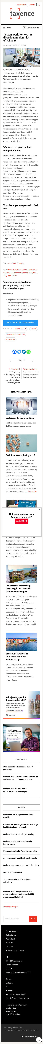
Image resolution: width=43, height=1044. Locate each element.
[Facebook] (14, 352)
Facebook (9, 991)
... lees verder (31, 491)
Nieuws (33, 329)
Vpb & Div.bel (10, 339)
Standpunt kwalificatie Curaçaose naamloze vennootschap (17, 657)
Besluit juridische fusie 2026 (20, 418)
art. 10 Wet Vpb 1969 (15, 263)
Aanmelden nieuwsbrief (15, 994)
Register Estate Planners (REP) (18, 972)
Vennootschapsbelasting (15, 334)
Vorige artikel (15, 369)
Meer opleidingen (10, 907)
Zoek (34, 919)
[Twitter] (19, 352)
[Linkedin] (24, 352)
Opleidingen (11, 935)
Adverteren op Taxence (15, 950)
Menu (8, 28)
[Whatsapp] (28, 352)
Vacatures (9, 943)
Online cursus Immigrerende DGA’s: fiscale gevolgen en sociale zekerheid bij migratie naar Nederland (18, 894)
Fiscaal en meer (12, 965)
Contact (32, 5)
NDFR (8, 957)
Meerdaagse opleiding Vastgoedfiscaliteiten (20, 851)
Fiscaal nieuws (20, 329)
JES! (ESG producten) (14, 961)
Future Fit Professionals (12, 873)
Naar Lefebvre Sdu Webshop (17, 998)
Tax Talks (9, 969)
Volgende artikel (29, 369)
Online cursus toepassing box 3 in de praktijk (21, 865)
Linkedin (9, 983)
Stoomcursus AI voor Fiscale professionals (20, 858)
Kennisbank (10, 939)
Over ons (9, 947)
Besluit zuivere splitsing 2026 (20, 455)
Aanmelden (21, 521)
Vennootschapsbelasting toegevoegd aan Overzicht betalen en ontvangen (18, 589)
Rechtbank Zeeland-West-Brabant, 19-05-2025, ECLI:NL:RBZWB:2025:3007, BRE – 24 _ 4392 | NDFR (20, 273)
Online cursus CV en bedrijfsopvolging (18, 834)
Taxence (21, 13)
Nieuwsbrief (21, 5)
